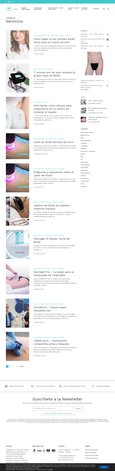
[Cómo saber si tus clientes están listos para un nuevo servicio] (17, 44)
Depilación (84, 148)
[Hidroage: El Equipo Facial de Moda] (17, 244)
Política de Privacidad (91, 449)
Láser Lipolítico (85, 165)
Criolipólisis (84, 146)
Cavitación (84, 143)
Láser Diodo (54, 35)
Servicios (61, 35)
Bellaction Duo (85, 135)
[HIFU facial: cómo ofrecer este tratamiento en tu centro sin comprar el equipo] (17, 113)
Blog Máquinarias (86, 140)
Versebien (67, 35)
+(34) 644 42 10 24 (68, 460)
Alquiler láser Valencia (40, 35)
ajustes (51, 469)
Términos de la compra (92, 455)
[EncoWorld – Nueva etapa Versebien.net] (17, 313)
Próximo (22, 366)
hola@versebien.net (69, 455)
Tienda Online (85, 181)
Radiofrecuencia (85, 173)
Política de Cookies (90, 452)
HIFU (48, 35)
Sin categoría (85, 178)
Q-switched (84, 170)
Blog (35, 138)
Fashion (83, 154)
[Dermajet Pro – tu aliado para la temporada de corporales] (17, 278)
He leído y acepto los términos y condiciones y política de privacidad (58, 414)
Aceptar (104, 467)
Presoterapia (84, 167)
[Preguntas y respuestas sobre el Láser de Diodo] (17, 177)
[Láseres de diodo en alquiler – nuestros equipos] (17, 211)
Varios (82, 183)
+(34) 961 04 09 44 (67, 458)
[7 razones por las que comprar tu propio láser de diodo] (17, 78)
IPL (82, 159)
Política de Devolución (91, 458)
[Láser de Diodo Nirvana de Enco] (17, 146)
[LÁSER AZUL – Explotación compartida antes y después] (17, 346)
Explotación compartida (44, 138)
